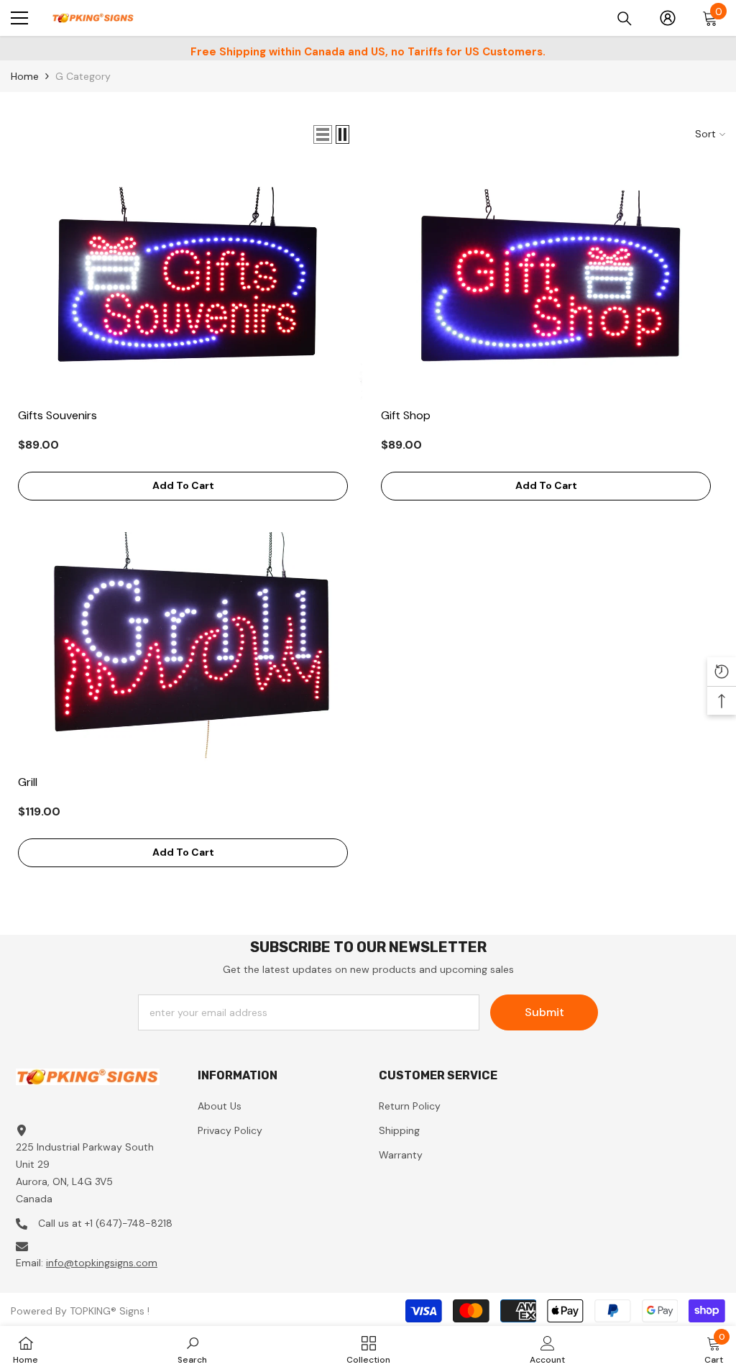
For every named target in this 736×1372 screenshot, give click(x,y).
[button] (322, 134)
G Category (83, 76)
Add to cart (183, 485)
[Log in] (667, 18)
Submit (544, 1012)
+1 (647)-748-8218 (128, 1223)
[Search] (624, 18)
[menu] (19, 18)
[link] (192, 1349)
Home (25, 76)
